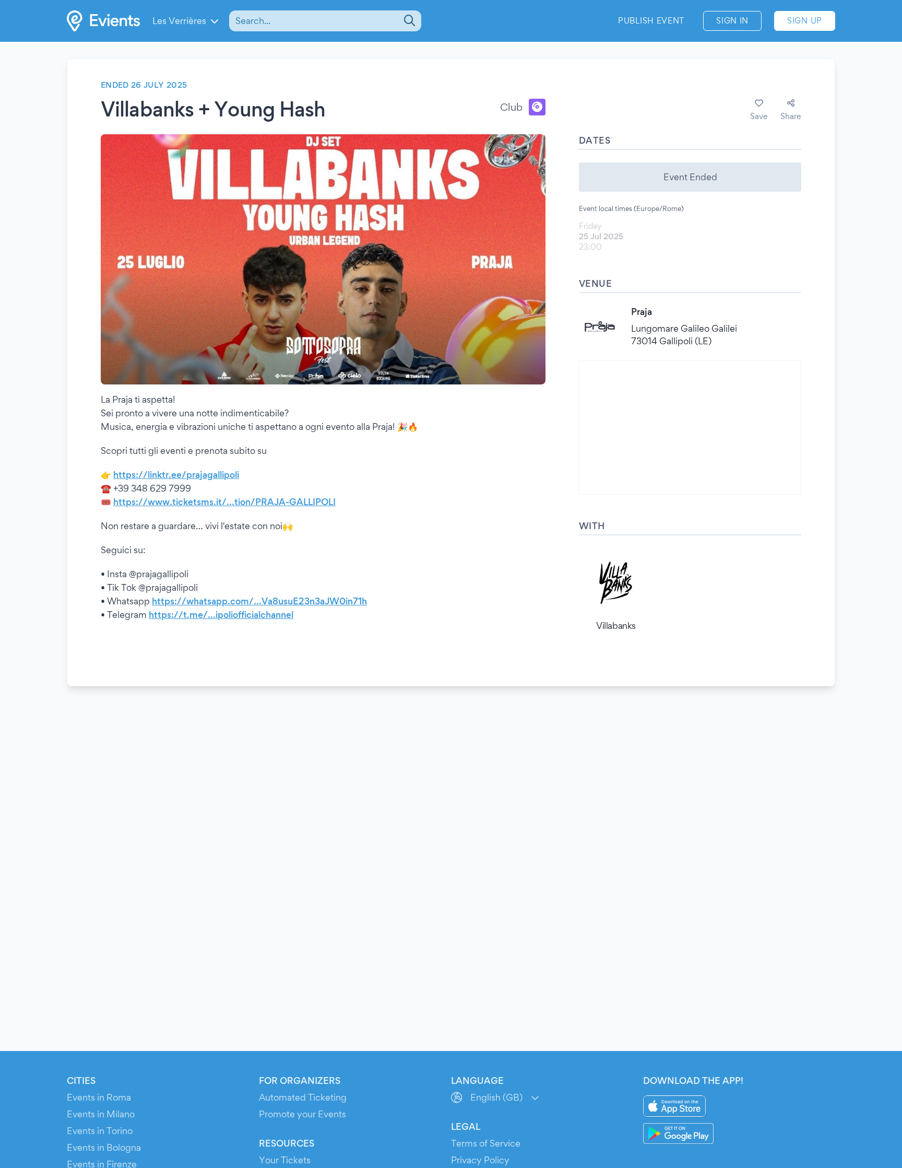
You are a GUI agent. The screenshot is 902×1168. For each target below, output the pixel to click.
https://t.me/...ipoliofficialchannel (221, 614)
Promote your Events (302, 1113)
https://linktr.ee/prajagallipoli (176, 474)
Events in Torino (100, 1130)
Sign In (732, 21)
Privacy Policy (480, 1159)
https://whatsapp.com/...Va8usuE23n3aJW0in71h (259, 600)
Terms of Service (485, 1143)
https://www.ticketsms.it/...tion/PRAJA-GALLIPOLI (224, 501)
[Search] (408, 20)
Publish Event (651, 21)
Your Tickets (285, 1159)
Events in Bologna (104, 1147)
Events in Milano (101, 1113)
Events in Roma (99, 1097)
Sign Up (804, 21)
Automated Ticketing (303, 1097)
